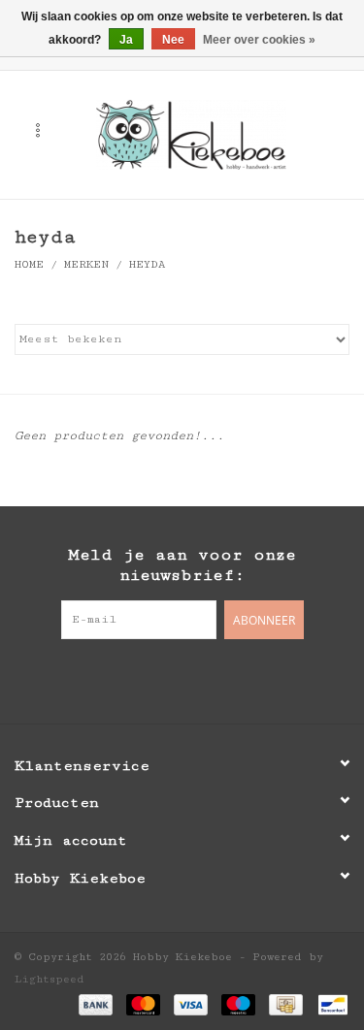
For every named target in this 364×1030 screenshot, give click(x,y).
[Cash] (285, 1003)
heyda (147, 264)
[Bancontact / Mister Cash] (329, 1003)
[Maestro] (238, 1003)
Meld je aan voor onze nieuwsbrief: (182, 565)
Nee (173, 40)
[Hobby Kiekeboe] (220, 134)
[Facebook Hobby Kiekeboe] (143, 678)
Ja (126, 40)
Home (29, 264)
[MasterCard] (143, 1003)
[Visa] (191, 1003)
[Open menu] (38, 130)
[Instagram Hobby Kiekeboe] (221, 678)
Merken (86, 264)
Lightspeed (49, 979)
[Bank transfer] (95, 1003)
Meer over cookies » (259, 40)
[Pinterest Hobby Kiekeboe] (182, 678)
